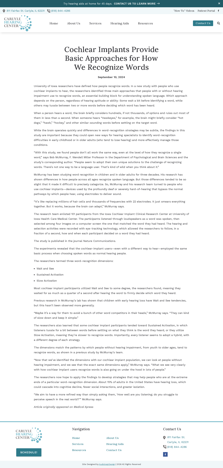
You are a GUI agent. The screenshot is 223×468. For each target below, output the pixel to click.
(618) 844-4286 (60, 10)
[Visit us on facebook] (218, 11)
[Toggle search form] (218, 23)
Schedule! (28, 452)
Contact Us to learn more (135, 3)
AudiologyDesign (107, 464)
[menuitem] (184, 10)
